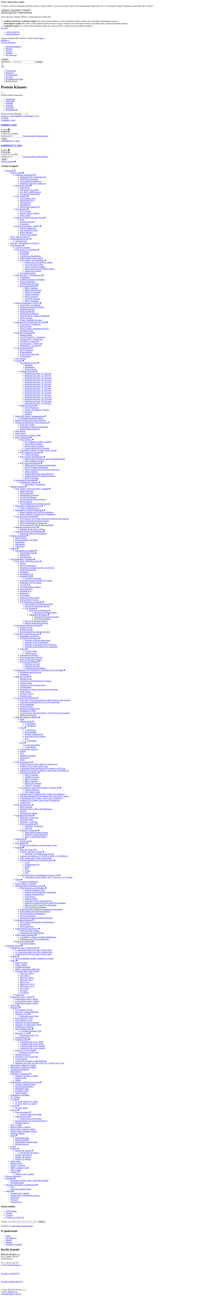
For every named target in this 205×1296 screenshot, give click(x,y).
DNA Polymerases (32, 408)
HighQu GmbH (16, 173)
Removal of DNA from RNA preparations (40, 905)
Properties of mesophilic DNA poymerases (41, 645)
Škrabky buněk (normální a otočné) (23, 1131)
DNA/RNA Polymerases (29, 638)
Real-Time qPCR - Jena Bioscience (28, 275)
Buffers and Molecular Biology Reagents (30, 420)
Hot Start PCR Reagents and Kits (37, 606)
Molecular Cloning (22, 677)
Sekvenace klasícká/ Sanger (20, 1189)
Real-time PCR (25, 591)
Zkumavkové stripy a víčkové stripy (24, 948)
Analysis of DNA (26, 694)
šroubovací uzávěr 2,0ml (29, 1016)
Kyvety (13, 1146)
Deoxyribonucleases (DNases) (31, 657)
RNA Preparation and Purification (32, 914)
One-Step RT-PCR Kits (29, 230)
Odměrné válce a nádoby (24, 1174)
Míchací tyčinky (16, 1163)
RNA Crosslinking (32, 478)
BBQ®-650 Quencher (33, 290)
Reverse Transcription (28, 566)
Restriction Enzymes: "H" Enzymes (38, 401)
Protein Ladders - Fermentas (25, 884)
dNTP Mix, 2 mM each (28, 822)
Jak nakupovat (11, 55)
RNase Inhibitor (26, 352)
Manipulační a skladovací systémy (23, 1065)
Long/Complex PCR (27, 198)
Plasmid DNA (25, 924)
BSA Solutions (21, 843)
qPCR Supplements (27, 312)
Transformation (25, 687)
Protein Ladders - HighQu (30, 213)
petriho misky (15, 1161)
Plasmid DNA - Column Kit (30, 346)
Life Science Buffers (27, 944)
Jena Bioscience (16, 245)
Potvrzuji (4, 28)
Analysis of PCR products (30, 598)
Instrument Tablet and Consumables (33, 534)
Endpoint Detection (27, 309)
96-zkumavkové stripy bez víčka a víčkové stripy (33, 954)
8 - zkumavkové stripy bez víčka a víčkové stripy (33, 950)
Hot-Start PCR (25, 203)
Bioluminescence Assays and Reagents (34, 939)
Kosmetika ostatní (17, 1183)
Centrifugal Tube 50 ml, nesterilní (32, 1046)
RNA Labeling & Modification (32, 457)
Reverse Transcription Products (36, 623)
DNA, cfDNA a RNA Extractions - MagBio (32, 489)
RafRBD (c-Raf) (9, 125)
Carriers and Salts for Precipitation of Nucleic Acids (39, 875)
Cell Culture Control (32, 792)
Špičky (13, 961)
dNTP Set (28, 828)
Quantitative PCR (26, 574)
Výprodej (9, 1215)
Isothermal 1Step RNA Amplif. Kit (33, 183)
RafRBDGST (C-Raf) (11, 145)
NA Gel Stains (25, 211)
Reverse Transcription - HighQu (27, 226)
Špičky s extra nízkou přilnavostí (27, 969)
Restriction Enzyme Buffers (35, 668)
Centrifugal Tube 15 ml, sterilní (31, 1042)
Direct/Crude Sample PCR (30, 207)
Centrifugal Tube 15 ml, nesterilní (32, 1048)
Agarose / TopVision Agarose (31, 852)
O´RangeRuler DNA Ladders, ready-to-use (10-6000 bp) (41, 798)
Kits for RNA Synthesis (33, 444)
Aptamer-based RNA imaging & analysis (40, 476)
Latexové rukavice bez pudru (31, 1114)
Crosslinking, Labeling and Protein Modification (38, 937)
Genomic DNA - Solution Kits (31, 339)
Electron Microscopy (13, 1176)
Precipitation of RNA (28, 711)
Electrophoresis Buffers (29, 773)
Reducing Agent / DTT (28, 850)
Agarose (23, 811)
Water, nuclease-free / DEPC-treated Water (36, 858)
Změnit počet (6, 136)
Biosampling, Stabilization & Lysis (28, 506)
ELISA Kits (14, 1198)
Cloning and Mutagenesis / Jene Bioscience (31, 423)
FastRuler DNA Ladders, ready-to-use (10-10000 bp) (40, 800)
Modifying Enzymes (28, 405)
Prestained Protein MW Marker (31, 418)
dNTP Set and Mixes (28, 824)
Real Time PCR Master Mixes (45, 613)
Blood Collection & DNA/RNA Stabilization (37, 512)
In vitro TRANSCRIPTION (26, 698)
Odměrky (14, 1172)
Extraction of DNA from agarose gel (38, 901)
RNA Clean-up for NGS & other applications (37, 525)
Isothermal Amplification (24, 175)
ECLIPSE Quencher (32, 299)
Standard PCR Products (38, 615)
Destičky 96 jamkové (23, 1151)
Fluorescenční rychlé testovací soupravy (25, 1195)
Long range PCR (26, 589)
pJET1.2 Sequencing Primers (36, 837)
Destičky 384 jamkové (23, 1155)
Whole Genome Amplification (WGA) (34, 329)
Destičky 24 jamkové (23, 1159)
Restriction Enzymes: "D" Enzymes (38, 378)
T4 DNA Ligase (31, 651)
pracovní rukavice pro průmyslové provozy (31, 1121)
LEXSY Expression (22, 247)
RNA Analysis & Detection (30, 463)
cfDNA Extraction (27, 491)
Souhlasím (26, 10)
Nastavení (5, 10)
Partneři (9, 1240)
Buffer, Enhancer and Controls (31, 258)
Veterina (9, 1191)
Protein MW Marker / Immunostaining (29, 416)
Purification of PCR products (31, 583)
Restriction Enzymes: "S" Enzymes (38, 384)
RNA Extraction (26, 502)
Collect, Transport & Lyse (29, 508)
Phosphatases (30, 367)
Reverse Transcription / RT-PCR (27, 303)
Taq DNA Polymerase (33, 578)
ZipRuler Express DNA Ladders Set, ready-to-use (38, 764)
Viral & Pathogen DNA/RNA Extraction (35, 504)
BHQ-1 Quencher (31, 288)
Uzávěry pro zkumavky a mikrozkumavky (31, 1061)
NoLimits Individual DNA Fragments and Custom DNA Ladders (44, 796)
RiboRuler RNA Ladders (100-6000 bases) (36, 809)
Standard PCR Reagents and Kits (46, 617)
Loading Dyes (25, 803)
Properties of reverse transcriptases (37, 640)
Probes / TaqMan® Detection (31, 320)
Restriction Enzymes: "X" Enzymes (38, 397)
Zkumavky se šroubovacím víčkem (28, 1025)
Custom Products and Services (26, 929)
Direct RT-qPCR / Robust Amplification (35, 316)
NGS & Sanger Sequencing (25, 517)
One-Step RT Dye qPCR (29, 190)
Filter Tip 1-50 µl (26, 980)
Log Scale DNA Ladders (34, 265)
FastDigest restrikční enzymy (31, 672)
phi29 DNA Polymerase (29, 179)
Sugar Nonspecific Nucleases (31, 660)
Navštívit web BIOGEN (10, 1274)
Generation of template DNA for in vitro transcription (40, 702)
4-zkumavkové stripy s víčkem (26, 999)
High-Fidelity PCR (27, 201)
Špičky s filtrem (21, 965)
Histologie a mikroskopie (20, 1074)
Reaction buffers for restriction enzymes (35, 632)
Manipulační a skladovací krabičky (23, 1067)
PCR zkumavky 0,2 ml (23, 1010)
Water (22, 220)
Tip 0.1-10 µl (25, 982)
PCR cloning (25, 596)
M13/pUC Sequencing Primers (36, 835)
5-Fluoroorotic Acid (32, 865)
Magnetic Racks (26, 335)
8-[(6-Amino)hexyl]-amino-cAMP (28, 435)
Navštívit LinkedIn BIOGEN (12, 1282)
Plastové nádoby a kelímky (20, 1127)
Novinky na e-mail (8, 1222)
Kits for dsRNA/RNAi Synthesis (37, 448)
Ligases (23, 649)
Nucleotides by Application (35, 484)
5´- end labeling (30, 741)
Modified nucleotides (28, 756)
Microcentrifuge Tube (23, 1029)
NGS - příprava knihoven (20, 237)
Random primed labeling (34, 734)
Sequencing (24, 593)
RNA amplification (27, 704)
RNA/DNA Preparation (24, 333)
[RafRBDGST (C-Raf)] (10, 141)
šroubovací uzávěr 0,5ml (29, 1052)
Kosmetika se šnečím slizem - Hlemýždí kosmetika (29, 1181)
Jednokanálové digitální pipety (26, 1142)
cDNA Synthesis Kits (28, 228)
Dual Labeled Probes (28, 286)
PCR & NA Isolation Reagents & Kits (29, 218)
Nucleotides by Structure (29, 482)
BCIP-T (28, 867)
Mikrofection (20, 544)
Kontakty (9, 53)
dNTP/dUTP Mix (26, 820)
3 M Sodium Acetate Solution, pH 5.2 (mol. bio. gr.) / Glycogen (48, 877)
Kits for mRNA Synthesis (34, 446)
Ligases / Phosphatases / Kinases (37, 410)
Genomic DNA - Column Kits (31, 344)
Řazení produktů (7, 114)
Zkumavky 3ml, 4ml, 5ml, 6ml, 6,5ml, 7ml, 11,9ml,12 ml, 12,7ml (39, 1063)
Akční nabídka (11, 1211)
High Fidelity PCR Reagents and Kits (39, 604)
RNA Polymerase (26, 350)
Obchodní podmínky (13, 47)
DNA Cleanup (20, 359)
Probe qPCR (24, 188)
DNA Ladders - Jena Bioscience (32, 260)
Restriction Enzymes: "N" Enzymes (38, 393)
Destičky (14, 1148)
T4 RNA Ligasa (31, 653)
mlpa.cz (42, 38)
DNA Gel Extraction (27, 916)
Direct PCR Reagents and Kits (36, 621)
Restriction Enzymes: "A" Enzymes (38, 382)
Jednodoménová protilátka (25, 551)
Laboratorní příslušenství (29, 882)
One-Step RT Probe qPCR (30, 194)
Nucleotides (24, 224)
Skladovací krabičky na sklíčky (27, 1076)
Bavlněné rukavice (22, 1123)
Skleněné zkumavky (22, 1055)
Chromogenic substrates (29, 749)
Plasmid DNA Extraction (29, 495)
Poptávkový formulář (14, 1244)
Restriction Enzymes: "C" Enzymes (38, 376)
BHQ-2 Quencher (31, 301)
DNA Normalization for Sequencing (33, 523)
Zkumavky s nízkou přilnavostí (26, 1012)
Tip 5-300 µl (24, 976)
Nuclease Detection (32, 790)
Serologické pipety (22, 1138)
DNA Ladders (25, 215)
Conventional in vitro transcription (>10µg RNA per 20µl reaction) (45, 713)
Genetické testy (16, 1202)
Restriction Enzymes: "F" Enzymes (38, 395)
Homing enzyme (26, 628)
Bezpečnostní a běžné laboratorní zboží (25, 1082)
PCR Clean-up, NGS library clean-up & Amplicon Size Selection (44, 519)
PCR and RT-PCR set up (29, 600)
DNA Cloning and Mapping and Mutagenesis (37, 922)
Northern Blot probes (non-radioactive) (39, 474)
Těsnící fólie (15, 1005)
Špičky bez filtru (21, 963)
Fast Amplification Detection (30, 181)
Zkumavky (14, 1008)
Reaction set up (25, 696)
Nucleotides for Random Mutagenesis (34, 427)
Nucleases (28, 412)
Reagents (19, 847)
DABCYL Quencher (32, 292)
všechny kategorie (7, 161)
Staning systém (20, 1078)
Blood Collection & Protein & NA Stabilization (37, 514)
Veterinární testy (21, 241)
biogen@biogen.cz (14, 1265)
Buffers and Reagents (28, 570)
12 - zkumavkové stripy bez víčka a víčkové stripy (34, 952)
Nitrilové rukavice (22, 1116)
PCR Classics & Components (26, 250)
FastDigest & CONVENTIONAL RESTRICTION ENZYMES (39, 670)
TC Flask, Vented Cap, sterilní (26, 1102)
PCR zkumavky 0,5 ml (23, 1020)
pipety (13, 1136)
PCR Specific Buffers (42, 619)
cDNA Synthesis (26, 318)
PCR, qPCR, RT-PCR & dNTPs (27, 561)
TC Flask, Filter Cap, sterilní (26, 1104)
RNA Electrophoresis (23, 805)
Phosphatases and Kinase (29, 636)
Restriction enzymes (32, 666)
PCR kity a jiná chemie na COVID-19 (24, 243)
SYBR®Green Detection (29, 284)
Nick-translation (31, 732)
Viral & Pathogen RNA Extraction (33, 499)
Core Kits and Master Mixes (30, 256)
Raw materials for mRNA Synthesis (38, 442)
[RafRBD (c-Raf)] (8, 120)
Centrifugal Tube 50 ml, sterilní (31, 1044)
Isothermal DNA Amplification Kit (33, 177)
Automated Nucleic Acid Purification (29, 531)
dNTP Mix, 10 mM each (29, 818)
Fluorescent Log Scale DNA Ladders (39, 262)
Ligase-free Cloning (27, 425)
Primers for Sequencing (29, 830)
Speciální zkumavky (22, 1037)
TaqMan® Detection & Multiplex (32, 280)
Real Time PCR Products (39, 610)
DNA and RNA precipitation (35, 907)
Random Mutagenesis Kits (30, 429)
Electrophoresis (21, 209)
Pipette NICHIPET (22, 1140)
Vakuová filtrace (21, 1093)
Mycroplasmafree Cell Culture (26, 540)
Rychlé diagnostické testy (20, 239)
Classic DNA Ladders (33, 271)
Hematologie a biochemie (20, 1095)
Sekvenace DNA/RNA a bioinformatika (21, 1185)
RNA (22, 743)
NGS (12, 1187)
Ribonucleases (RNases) (29, 655)
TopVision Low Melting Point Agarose (39, 854)
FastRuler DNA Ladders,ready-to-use (34, 766)
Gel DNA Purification (28, 497)
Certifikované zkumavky (24, 1027)
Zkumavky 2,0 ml (22, 1014)
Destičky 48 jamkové (23, 1157)
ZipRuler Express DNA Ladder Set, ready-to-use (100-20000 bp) (44, 771)
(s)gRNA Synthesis (32, 455)
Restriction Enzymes (28, 371)
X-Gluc (27, 871)
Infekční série (25, 555)
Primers (23, 563)
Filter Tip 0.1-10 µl (27, 986)
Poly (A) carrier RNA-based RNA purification (42, 470)
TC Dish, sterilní (21, 1108)
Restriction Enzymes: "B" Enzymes (38, 380)
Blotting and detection (28, 715)
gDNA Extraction (26, 493)
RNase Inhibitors (26, 233)
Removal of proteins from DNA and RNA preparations (45, 903)
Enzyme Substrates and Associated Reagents (37, 860)
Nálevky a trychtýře (17, 1166)
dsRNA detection (31, 472)
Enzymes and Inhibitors (29, 662)
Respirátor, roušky (22, 1091)
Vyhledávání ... (6, 62)
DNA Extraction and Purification (32, 888)
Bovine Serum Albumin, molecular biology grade (38, 845)
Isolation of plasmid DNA (34, 894)
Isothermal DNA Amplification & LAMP (30, 322)
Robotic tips (19, 995)
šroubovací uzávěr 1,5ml (29, 1035)
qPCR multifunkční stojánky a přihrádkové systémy (34, 958)
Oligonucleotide (26, 721)
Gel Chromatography (28, 273)
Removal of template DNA (30, 709)
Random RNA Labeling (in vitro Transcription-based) (45, 459)
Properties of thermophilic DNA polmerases (41, 647)
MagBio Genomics (17, 487)
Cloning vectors (26, 683)
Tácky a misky (15, 1170)
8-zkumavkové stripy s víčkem (26, 1003)
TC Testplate (15, 1097)
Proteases (28, 414)
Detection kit (25, 758)
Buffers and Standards (23, 941)
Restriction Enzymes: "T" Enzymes (38, 388)
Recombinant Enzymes (29, 363)
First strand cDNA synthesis (30, 587)
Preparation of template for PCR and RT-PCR (37, 568)
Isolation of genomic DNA (35, 890)
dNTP (22, 760)
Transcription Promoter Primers (36, 832)
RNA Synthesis (26, 440)
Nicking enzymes (26, 630)
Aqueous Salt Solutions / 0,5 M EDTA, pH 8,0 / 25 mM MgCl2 (44, 856)
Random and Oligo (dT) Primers (32, 307)
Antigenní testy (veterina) (19, 1193)
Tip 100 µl (24, 990)
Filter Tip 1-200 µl (27, 978)
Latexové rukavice (22, 1112)
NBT (27, 869)
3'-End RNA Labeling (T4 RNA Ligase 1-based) (38, 450)
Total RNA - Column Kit (29, 341)
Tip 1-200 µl (24, 988)
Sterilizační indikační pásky (25, 1084)
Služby (8, 1236)
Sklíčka (18, 1080)
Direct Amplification (27, 282)
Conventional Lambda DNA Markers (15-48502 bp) (40, 788)
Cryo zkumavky (21, 1059)
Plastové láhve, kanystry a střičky (22, 1129)
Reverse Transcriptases (28, 235)
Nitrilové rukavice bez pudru (30, 1119)
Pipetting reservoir (22, 1144)
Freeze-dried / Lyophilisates (30, 305)
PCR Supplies (30, 608)
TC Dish (13, 1106)
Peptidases (29, 365)
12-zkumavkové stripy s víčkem (27, 1001)
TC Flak (13, 1099)
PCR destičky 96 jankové (29, 1153)
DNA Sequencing (26, 926)
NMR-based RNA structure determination (40, 465)
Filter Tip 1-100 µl (27, 973)
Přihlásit (41, 1222)
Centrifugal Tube (21, 1040)
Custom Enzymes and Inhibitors (32, 933)
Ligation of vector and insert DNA (33, 685)
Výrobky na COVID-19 (15, 1218)
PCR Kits (14, 1200)
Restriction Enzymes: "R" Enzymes (38, 386)
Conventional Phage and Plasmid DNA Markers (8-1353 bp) (42, 768)
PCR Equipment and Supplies (31, 602)
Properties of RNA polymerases (36, 642)
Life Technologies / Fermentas (22, 559)
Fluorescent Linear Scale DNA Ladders (39, 269)
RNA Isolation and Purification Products (35, 911)
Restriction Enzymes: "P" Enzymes (38, 403)
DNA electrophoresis (23, 762)
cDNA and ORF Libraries (30, 931)
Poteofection (20, 542)
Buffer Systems (21, 538)
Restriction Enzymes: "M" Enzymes (38, 399)
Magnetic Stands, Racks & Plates (32, 529)
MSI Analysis (20, 431)
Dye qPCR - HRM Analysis (30, 192)
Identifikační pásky (22, 1089)
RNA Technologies (22, 438)
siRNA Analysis (26, 807)
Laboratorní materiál (13, 946)
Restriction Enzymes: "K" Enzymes (38, 391)
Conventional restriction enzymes (28, 625)
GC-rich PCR (25, 585)
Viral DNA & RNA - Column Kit (32, 337)
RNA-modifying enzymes (34, 461)
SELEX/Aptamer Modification (36, 467)
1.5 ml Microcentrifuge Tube (30, 1031)
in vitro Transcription (23, 348)
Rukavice (14, 1110)
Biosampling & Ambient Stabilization (29, 510)
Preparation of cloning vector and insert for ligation (39, 689)
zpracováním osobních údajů (22, 1226)
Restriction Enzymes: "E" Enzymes (38, 373)
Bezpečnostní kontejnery (24, 1087)
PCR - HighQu (21, 196)
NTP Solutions (25, 356)
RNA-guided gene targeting (30, 452)
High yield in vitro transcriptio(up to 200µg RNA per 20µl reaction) (45, 700)
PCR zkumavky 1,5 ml (23, 1018)
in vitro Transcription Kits (29, 354)
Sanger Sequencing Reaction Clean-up (34, 521)
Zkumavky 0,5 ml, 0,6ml (24, 1050)
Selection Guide (26, 679)
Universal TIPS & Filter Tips (26, 971)
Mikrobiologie (15, 1072)
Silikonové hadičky (17, 1134)
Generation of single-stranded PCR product (36, 581)
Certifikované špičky (23, 967)
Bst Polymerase (26, 326)
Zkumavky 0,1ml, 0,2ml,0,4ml (26, 1057)
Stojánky (14, 956)
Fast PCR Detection (27, 222)
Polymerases (24, 252)
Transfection (19, 546)
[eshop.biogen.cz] (8, 43)
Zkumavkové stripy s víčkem (21, 997)
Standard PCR (25, 205)
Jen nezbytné (16, 10)
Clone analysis (25, 692)
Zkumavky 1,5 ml (22, 1033)
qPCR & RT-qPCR (22, 186)
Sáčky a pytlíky (16, 1125)
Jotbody (13, 549)
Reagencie (10, 171)
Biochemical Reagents (23, 920)
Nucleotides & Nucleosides (25, 480)
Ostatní (18, 879)
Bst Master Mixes (26, 331)
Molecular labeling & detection (27, 717)
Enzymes (19, 361)
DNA (22, 728)
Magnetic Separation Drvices (26, 527)
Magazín (9, 49)
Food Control (20, 433)
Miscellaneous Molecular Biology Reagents (36, 918)
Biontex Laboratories (18, 536)
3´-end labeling (30, 726)
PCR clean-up (30, 897)
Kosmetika (10, 1178)
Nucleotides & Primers (24, 815)
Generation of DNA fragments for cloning (35, 681)
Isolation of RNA (31, 899)
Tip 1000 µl (24, 993)
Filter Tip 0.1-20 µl (27, 984)
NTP (22, 754)
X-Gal (27, 862)
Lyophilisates (25, 277)
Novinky (9, 51)
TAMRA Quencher (32, 294)
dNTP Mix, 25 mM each (34, 826)
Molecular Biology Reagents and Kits (29, 886)
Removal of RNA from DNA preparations (40, 892)
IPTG (27, 873)
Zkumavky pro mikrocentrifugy (27, 1023)
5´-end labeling (30, 724)
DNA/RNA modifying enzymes (27, 634)
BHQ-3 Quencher (31, 297)
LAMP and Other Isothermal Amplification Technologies (41, 909)
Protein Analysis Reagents (25, 935)
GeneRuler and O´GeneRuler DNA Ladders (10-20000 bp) (42, 794)
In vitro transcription (32, 745)
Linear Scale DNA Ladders (35, 267)
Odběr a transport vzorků (19, 1168)
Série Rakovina (25, 557)
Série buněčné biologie (28, 553)
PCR (26, 739)
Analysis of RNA (26, 707)
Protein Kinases (30, 369)
